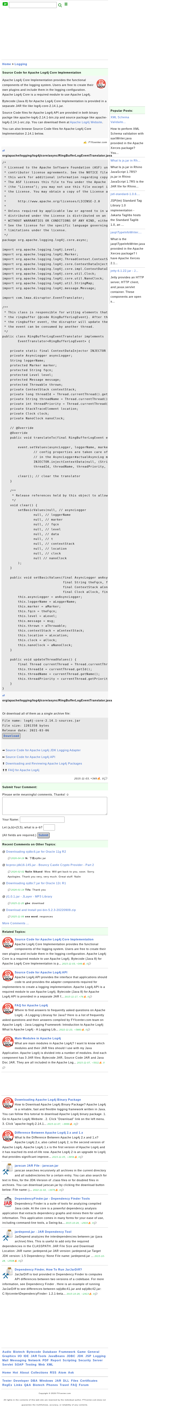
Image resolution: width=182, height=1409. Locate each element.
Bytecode (34, 1351)
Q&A (27, 1384)
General (93, 1351)
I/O (20, 1356)
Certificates (89, 1380)
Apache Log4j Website (86, 122)
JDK (80, 1356)
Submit (43, 835)
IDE (26, 1356)
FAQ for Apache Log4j (23, 770)
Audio (6, 1351)
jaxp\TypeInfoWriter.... (126, 232)
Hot (15, 1372)
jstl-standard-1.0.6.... (125, 194)
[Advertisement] (54, 35)
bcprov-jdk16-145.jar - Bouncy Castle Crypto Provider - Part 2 (50, 864)
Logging (21, 64)
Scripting (70, 1360)
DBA (34, 1380)
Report (56, 1360)
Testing (31, 1364)
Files (74, 1380)
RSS (53, 1372)
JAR (58, 1380)
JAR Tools (38, 1356)
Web (41, 1364)
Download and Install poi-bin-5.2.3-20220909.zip (41, 909)
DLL (66, 1380)
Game (81, 1351)
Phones (52, 1384)
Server (98, 1360)
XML (50, 1364)
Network (34, 1360)
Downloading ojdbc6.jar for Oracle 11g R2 (36, 851)
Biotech (19, 1351)
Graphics (9, 1356)
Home (6, 64)
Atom (62, 1372)
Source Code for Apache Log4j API (30, 756)
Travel (64, 1384)
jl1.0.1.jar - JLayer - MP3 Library (29, 896)
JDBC (71, 1356)
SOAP (19, 1364)
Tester (7, 1380)
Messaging (18, 1360)
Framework (67, 1351)
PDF (45, 1360)
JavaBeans (56, 1356)
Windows (46, 1380)
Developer (21, 1380)
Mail (5, 1360)
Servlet (7, 1364)
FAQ (74, 1384)
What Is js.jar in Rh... (125, 160)
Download (11, 736)
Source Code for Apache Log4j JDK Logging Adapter (43, 750)
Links (18, 1384)
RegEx (7, 1384)
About (24, 1372)
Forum (84, 1384)
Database (50, 1351)
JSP (88, 1356)
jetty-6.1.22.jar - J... (124, 270)
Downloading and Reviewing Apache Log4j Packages (44, 763)
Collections (39, 1372)
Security (84, 1360)
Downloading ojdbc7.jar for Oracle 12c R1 (36, 883)
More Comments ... (15, 923)
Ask (71, 1372)
